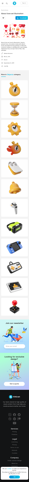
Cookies (14, 453)
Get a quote (14, 384)
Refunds (14, 450)
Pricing (14, 431)
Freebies (14, 434)
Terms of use (14, 447)
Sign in (24, 3)
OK (14, 477)
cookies (9, 468)
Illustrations (4, 10)
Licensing (14, 442)
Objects (10, 74)
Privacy (14, 444)
